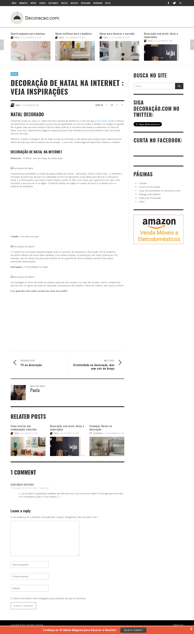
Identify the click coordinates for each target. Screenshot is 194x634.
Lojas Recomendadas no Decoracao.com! (159, 190)
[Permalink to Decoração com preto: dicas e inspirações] (119, 52)
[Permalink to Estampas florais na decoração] (106, 445)
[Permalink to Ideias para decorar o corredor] (75, 51)
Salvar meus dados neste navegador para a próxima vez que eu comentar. (49, 598)
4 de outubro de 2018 (118, 41)
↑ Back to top (177, 625)
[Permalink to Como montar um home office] (164, 51)
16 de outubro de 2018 (75, 37)
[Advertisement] (127, 17)
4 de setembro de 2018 (114, 433)
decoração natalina (106, 120)
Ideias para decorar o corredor (72, 33)
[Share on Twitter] (112, 105)
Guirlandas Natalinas (22, 484)
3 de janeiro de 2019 (29, 433)
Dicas (14, 74)
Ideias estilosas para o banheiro (29, 33)
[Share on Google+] (117, 105)
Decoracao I (98, 433)
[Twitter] (174, 3)
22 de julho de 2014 (31, 105)
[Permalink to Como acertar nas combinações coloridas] (28, 445)
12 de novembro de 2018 (30, 37)
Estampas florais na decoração (100, 427)
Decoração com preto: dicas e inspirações (117, 35)
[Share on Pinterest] (122, 105)
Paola (17, 37)
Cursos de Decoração (149, 186)
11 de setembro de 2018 (164, 37)
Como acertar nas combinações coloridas (24, 427)
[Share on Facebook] (106, 105)
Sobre (142, 201)
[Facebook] (168, 3)
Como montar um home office (161, 33)
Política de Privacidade (150, 198)
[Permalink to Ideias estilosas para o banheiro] (30, 51)
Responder (44, 488)
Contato (143, 183)
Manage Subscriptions (150, 194)
